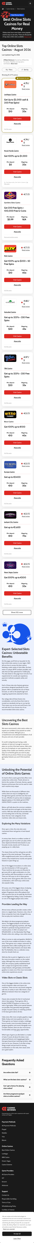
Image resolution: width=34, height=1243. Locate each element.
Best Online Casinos (8, 1150)
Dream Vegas (6, 1161)
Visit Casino (17, 119)
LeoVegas (5, 1154)
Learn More (17, 1238)
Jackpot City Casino (11, 522)
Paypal (4, 1129)
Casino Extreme (7, 1165)
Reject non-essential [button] (9, 1229)
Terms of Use (6, 1202)
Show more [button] (14, 63)
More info (17, 124)
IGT (3, 1178)
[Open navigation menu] (30, 3)
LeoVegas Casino (10, 95)
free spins (17, 1030)
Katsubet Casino (10, 312)
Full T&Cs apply (8, 129)
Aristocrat (5, 1185)
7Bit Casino (8, 368)
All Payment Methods (9, 1126)
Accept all (17, 1234)
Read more (27, 37)
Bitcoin (4, 1140)
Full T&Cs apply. (8, 290)
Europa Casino (9, 472)
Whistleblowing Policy (9, 1206)
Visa (3, 1137)
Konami (4, 1182)
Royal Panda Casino (11, 151)
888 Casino (5, 1157)
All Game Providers (8, 1174)
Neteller (4, 1133)
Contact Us (5, 1195)
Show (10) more (17, 612)
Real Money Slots (17, 15)
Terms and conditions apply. (11, 237)
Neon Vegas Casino (11, 572)
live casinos (10, 1001)
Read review (26, 89)
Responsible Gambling (9, 1199)
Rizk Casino (8, 256)
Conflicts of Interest (8, 1210)
